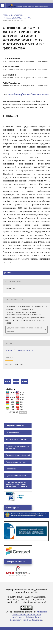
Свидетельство (12, 433)
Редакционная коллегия (16, 462)
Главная (7, 15)
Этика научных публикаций (18, 455)
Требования (11, 469)
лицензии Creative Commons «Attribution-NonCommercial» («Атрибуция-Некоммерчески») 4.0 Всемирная (28, 615)
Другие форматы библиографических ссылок (24, 330)
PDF (8, 273)
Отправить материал (15, 426)
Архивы (18, 15)
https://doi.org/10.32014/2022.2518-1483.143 (28, 94)
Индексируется (12, 507)
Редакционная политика (16, 439)
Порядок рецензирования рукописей (17, 447)
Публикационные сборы (16, 475)
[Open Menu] (2, 5)
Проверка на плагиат (15, 562)
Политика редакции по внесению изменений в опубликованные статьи (16, 484)
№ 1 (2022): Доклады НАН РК (16, 18)
